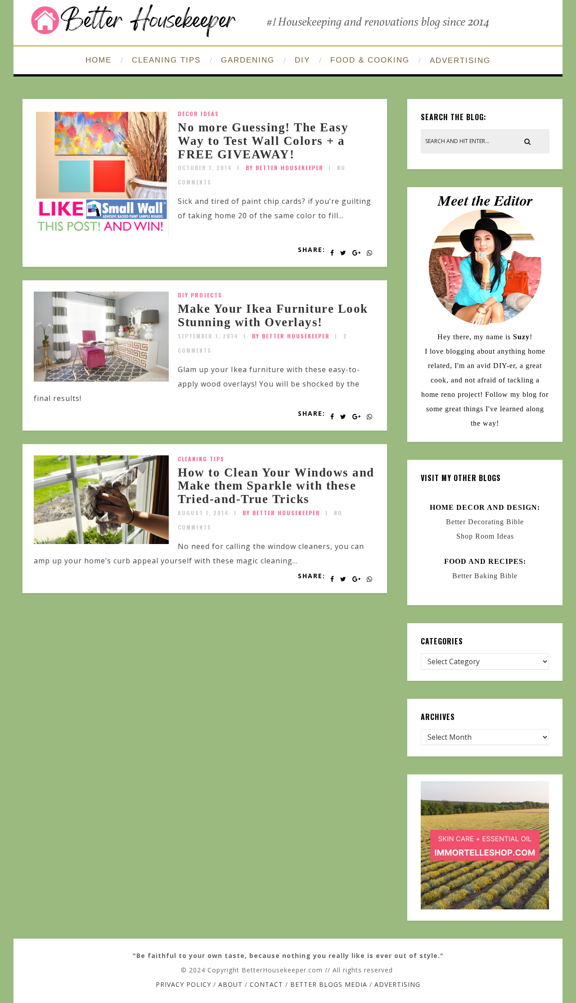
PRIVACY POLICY (183, 984)
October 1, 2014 (205, 167)
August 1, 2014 (203, 513)
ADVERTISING (460, 60)
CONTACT (266, 984)
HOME (99, 60)
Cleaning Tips (201, 459)
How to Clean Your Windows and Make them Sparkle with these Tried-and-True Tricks (276, 486)
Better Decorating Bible (485, 522)
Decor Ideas (198, 113)
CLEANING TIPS (166, 60)
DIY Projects (200, 295)
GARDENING (247, 60)
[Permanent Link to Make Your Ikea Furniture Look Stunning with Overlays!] (101, 379)
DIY (302, 60)
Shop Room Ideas (485, 536)
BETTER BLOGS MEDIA (328, 984)
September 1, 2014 (208, 336)
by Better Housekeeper (285, 167)
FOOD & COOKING (370, 60)
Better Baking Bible (485, 576)
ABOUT (230, 984)
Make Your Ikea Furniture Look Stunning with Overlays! (273, 315)
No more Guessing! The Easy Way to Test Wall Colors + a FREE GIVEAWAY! (263, 141)
